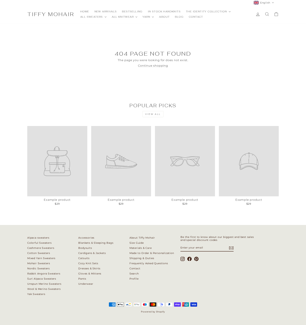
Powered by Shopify (153, 311)
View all (153, 114)
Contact (196, 16)
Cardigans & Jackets (92, 253)
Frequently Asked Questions (148, 263)
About (164, 16)
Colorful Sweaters (39, 242)
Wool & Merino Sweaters (44, 289)
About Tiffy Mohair (142, 237)
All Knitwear (123, 16)
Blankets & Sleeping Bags (95, 242)
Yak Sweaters (36, 294)
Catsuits (83, 258)
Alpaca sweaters (38, 237)
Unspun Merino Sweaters (44, 283)
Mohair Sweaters (38, 263)
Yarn (147, 16)
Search (134, 273)
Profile (134, 278)
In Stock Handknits (164, 11)
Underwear (85, 283)
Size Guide (136, 242)
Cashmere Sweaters (40, 248)
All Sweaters (92, 16)
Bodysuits (85, 248)
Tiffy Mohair (50, 14)
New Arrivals (106, 11)
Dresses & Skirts (89, 268)
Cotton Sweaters (38, 253)
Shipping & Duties (141, 258)
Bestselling (132, 11)
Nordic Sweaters (38, 268)
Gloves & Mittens (89, 273)
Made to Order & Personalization (151, 253)
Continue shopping (153, 65)
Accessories (86, 237)
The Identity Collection (207, 11)
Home (84, 11)
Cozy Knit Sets (88, 263)
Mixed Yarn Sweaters (41, 258)
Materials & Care (140, 248)
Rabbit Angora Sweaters (43, 273)
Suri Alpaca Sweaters (41, 278)
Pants (82, 278)
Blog (179, 16)
